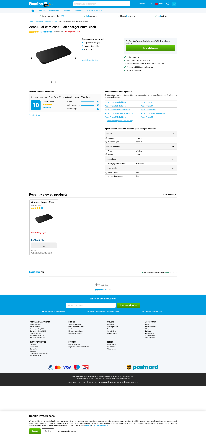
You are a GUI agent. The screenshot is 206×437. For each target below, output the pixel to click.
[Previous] (31, 58)
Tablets (67, 10)
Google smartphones (75, 333)
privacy (88, 425)
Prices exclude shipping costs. (125, 376)
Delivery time (34, 349)
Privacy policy (111, 349)
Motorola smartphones (75, 331)
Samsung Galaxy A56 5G (38, 331)
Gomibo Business (74, 345)
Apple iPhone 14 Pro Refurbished (153, 113)
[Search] (128, 4)
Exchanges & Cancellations (38, 353)
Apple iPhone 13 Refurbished (115, 106)
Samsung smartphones (76, 327)
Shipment (33, 351)
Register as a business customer (78, 347)
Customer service (94, 10)
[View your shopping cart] (174, 4)
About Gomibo (111, 345)
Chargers (48, 22)
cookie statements (101, 425)
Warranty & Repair (36, 355)
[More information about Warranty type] (106, 142)
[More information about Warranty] (106, 138)
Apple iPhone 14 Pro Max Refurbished (119, 113)
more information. (124, 378)
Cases (147, 324)
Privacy (84, 382)
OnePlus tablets (112, 333)
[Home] (33, 10)
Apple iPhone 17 (35, 324)
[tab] (51, 82)
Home (31, 22)
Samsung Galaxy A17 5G (38, 337)
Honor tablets (111, 331)
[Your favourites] (168, 4)
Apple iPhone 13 (147, 102)
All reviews (36, 115)
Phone (41, 10)
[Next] (75, 58)
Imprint (91, 382)
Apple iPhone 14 (147, 106)
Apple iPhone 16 (35, 327)
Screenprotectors (150, 327)
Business (79, 10)
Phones (71, 322)
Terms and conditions (117, 382)
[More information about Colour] (106, 154)
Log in (150, 4)
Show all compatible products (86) (120, 121)
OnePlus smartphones (75, 329)
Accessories (54, 10)
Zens (55, 22)
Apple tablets (111, 324)
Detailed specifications (90, 60)
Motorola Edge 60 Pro (37, 335)
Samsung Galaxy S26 (37, 329)
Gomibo (110, 342)
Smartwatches (150, 335)
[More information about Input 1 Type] (106, 172)
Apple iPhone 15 (147, 117)
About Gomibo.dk (74, 382)
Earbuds (148, 331)
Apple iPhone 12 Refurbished (115, 102)
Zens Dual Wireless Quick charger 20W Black (73, 22)
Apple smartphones (74, 324)
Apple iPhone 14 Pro (148, 110)
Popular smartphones (40, 322)
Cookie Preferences (101, 382)
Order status (34, 347)
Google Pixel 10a (35, 333)
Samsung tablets (112, 327)
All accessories (150, 337)
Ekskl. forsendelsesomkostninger (41, 252)
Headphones (149, 333)
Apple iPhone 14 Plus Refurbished (117, 110)
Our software (111, 347)
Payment (33, 345)
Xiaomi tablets (111, 329)
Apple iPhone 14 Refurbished (115, 117)
